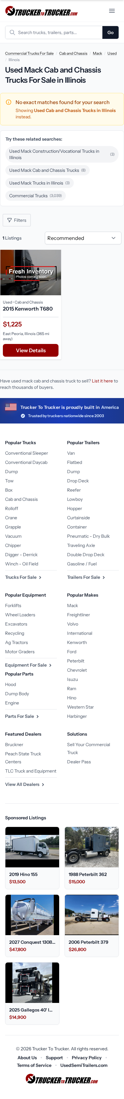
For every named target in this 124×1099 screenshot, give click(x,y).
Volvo (72, 624)
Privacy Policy (87, 1057)
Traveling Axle (81, 545)
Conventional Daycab (26, 462)
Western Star (80, 707)
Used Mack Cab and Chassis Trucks (47, 170)
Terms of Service (34, 1065)
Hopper (74, 508)
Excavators (16, 624)
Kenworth (77, 642)
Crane (11, 518)
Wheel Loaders (20, 615)
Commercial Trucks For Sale (29, 53)
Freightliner (78, 615)
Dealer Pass (79, 762)
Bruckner (14, 744)
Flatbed (74, 462)
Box (9, 490)
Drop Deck (78, 481)
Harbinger (77, 716)
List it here (102, 381)
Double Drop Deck (85, 554)
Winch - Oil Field (21, 564)
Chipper (13, 545)
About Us (27, 1057)
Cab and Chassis (73, 53)
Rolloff (11, 508)
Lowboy (75, 499)
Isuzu (72, 679)
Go (110, 32)
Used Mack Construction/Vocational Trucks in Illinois (62, 154)
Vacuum (13, 536)
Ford (71, 651)
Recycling (14, 633)
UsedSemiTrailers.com (83, 1065)
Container (77, 527)
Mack (97, 53)
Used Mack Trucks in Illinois (39, 183)
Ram (71, 688)
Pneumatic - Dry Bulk (88, 536)
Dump (11, 471)
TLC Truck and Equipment (30, 771)
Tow (9, 481)
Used (112, 53)
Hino (71, 698)
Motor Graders (20, 651)
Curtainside (78, 518)
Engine (12, 703)
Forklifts (13, 605)
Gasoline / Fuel (82, 564)
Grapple (13, 527)
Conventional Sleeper (26, 453)
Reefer (74, 490)
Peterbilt (75, 661)
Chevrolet (77, 670)
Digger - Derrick (21, 554)
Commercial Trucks (35, 196)
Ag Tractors (16, 642)
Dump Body (17, 693)
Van (71, 453)
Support (54, 1057)
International (79, 633)
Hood (10, 684)
